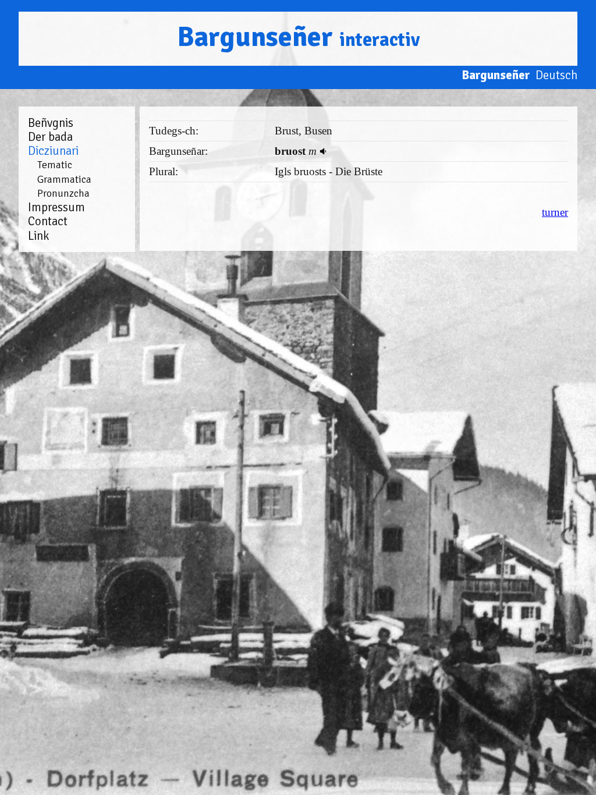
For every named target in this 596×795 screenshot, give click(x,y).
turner (555, 212)
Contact (48, 221)
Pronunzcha (63, 193)
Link (38, 235)
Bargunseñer (298, 37)
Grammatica (64, 179)
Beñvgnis (50, 122)
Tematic (54, 164)
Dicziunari (53, 150)
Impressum (56, 207)
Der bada (50, 136)
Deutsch (556, 75)
